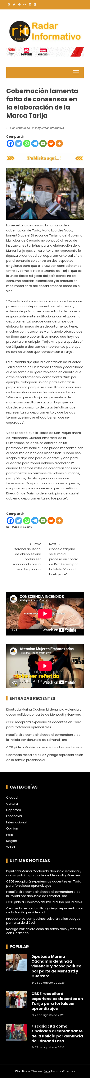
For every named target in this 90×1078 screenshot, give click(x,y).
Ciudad (12, 797)
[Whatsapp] (26, 143)
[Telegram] (35, 143)
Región (11, 841)
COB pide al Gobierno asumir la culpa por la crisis (44, 747)
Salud (10, 847)
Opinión (12, 828)
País (9, 835)
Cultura (27, 526)
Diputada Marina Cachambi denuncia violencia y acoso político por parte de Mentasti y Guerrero (43, 873)
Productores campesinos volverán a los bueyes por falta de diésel (43, 920)
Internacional (16, 822)
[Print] (51, 143)
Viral (47, 1071)
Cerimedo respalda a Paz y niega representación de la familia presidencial (44, 910)
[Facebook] (10, 143)
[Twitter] (18, 143)
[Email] (43, 143)
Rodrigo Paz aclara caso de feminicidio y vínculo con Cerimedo (43, 931)
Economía (14, 816)
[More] (59, 143)
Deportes (13, 810)
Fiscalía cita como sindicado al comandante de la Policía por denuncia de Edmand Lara (43, 893)
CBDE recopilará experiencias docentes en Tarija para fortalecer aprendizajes (43, 883)
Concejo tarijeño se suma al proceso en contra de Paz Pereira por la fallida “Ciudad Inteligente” (63, 559)
